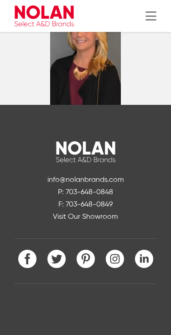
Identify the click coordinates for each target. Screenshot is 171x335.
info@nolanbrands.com (85, 180)
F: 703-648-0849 (85, 204)
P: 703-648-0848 (85, 192)
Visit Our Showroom (85, 217)
